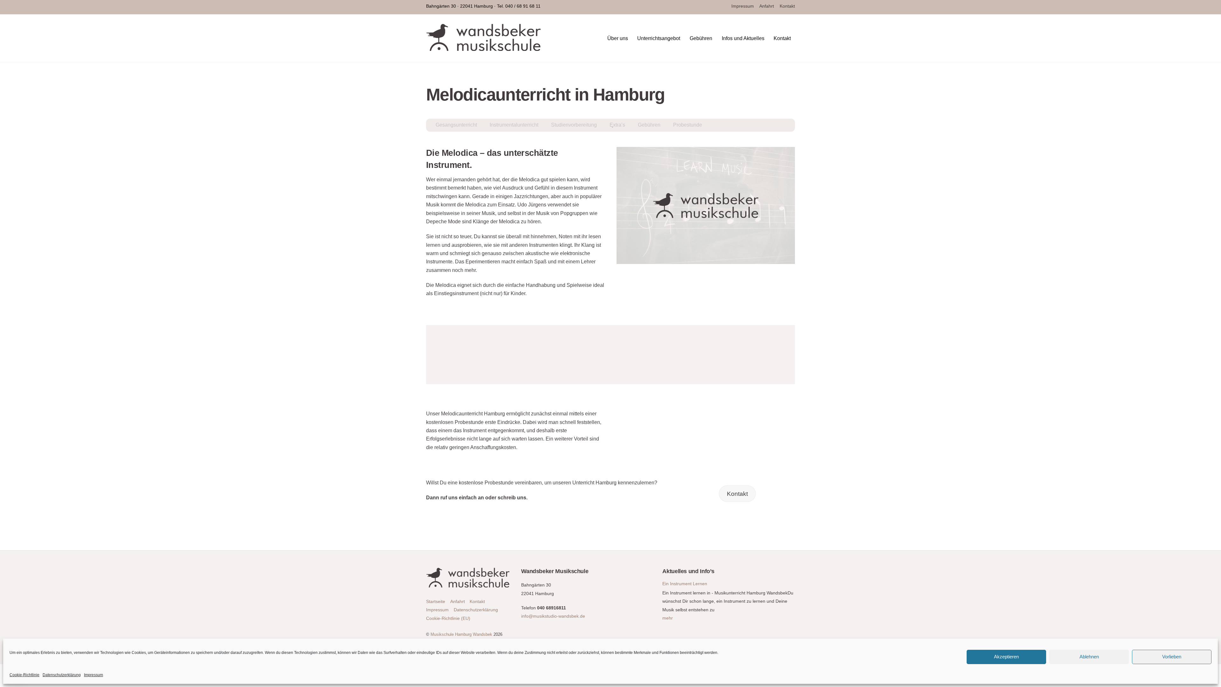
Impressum (93, 675)
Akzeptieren (1006, 656)
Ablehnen (1089, 656)
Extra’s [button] (617, 125)
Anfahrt (766, 6)
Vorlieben (1171, 656)
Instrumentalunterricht (514, 125)
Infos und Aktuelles (743, 38)
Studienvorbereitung (574, 125)
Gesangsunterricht (456, 125)
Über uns (617, 38)
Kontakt (787, 6)
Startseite (435, 601)
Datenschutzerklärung (62, 675)
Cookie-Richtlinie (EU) (448, 618)
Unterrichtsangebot (658, 38)
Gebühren (701, 38)
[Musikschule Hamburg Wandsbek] (483, 48)
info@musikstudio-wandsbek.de (553, 616)
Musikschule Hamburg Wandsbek (461, 634)
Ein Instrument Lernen (684, 583)
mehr (667, 618)
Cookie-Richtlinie (24, 675)
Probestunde (687, 125)
